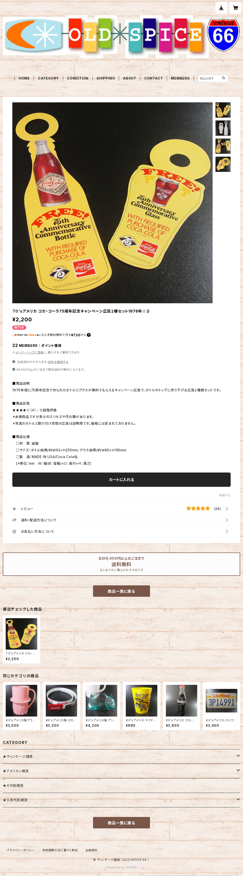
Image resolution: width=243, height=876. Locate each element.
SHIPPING (106, 78)
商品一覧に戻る (121, 591)
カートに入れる (121, 479)
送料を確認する (58, 362)
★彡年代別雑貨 (15, 800)
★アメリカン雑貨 (15, 771)
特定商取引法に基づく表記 (60, 850)
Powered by (116, 867)
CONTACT (153, 78)
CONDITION (78, 78)
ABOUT (129, 78)
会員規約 (91, 850)
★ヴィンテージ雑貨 (18, 756)
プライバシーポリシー (21, 850)
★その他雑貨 (13, 785)
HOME (24, 78)
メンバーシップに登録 (29, 352)
